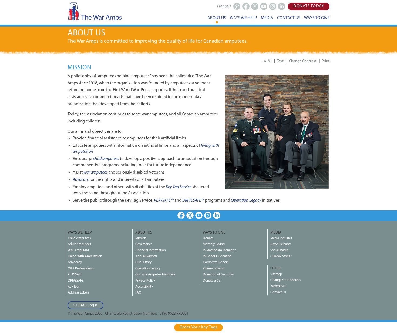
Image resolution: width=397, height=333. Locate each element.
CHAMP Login (85, 305)
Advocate (81, 180)
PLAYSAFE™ (164, 200)
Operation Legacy (246, 200)
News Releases (280, 244)
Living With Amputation (85, 256)
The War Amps (95, 11)
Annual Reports (146, 256)
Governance (143, 244)
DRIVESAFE (75, 280)
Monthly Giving (214, 244)
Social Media (279, 250)
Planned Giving (213, 268)
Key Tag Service (178, 187)
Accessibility (144, 286)
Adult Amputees (79, 244)
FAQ (138, 292)
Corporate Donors (215, 262)
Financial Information (150, 250)
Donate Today (308, 6)
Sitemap (276, 274)
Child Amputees (79, 238)
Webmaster (278, 286)
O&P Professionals (81, 268)
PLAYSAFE (75, 274)
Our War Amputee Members (155, 274)
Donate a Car (212, 280)
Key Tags (74, 286)
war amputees (95, 172)
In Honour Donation (217, 256)
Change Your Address (285, 280)
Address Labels (78, 292)
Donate (208, 238)
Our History (143, 262)
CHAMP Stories (281, 256)
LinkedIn (216, 215)
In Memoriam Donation (219, 250)
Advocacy (75, 262)
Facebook (181, 215)
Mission (140, 238)
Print (325, 61)
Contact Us (278, 292)
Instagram (207, 215)
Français (224, 6)
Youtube (199, 215)
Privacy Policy (145, 280)
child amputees (106, 159)
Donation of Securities (218, 274)
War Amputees (78, 250)
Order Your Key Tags (199, 327)
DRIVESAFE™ (193, 200)
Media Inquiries (281, 238)
